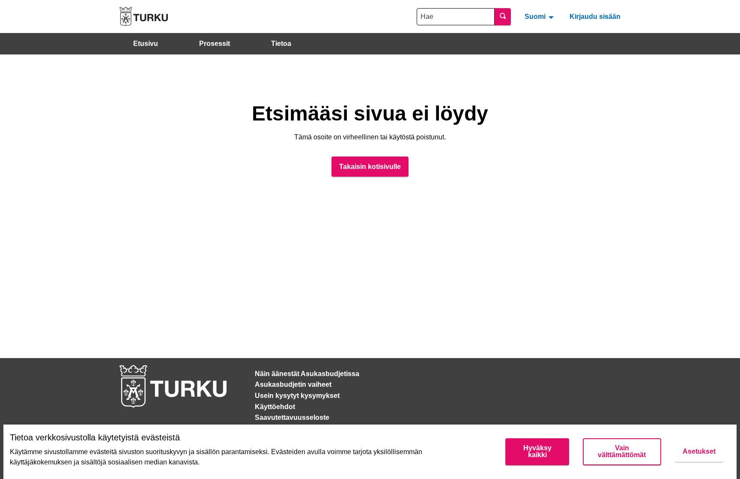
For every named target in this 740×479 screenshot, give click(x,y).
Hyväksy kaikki (537, 451)
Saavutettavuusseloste (292, 417)
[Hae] (503, 16)
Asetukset (699, 451)
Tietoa (281, 43)
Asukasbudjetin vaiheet (293, 384)
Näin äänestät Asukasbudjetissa (307, 373)
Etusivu (145, 43)
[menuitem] (540, 16)
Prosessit (214, 43)
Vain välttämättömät (622, 451)
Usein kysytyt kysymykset (297, 395)
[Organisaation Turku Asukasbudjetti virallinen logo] (143, 16)
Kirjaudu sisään (595, 16)
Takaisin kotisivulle (370, 166)
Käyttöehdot (275, 406)
